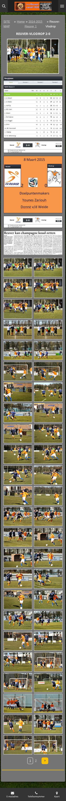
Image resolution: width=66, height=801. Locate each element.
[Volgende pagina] (45, 760)
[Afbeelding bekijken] (18, 267)
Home (21, 21)
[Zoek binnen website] (4, 6)
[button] (59, 42)
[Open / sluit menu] (62, 6)
